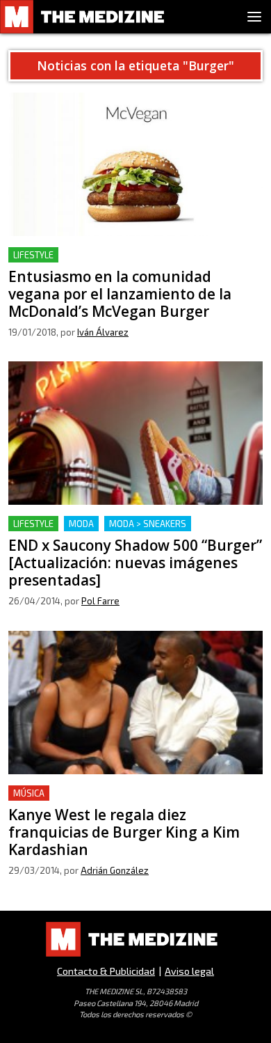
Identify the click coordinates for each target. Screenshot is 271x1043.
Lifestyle (33, 254)
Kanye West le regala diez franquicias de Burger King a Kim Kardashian (129, 802)
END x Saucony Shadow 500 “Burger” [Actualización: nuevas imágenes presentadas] (124, 532)
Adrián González (115, 870)
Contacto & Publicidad (106, 971)
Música (28, 793)
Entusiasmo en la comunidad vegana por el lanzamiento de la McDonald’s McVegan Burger (127, 264)
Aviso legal (189, 971)
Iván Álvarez (103, 332)
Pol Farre (100, 600)
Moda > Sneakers (147, 523)
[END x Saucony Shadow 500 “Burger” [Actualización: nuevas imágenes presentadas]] (135, 433)
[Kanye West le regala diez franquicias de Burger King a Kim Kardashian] (135, 702)
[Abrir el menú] (254, 16)
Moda (81, 523)
